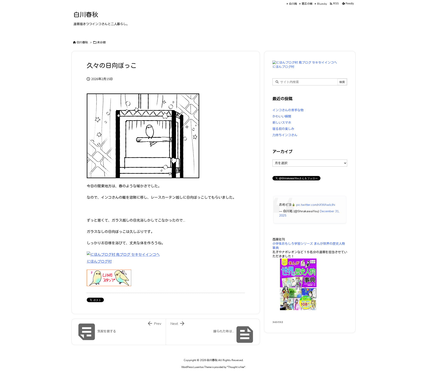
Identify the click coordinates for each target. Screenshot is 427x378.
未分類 (101, 42)
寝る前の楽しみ (283, 129)
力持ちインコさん (284, 135)
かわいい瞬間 (281, 116)
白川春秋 (82, 42)
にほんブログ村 (99, 261)
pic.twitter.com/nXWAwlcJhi (315, 205)
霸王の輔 (307, 4)
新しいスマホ (281, 123)
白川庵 (293, 4)
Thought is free (236, 367)
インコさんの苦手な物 (288, 110)
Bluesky (322, 4)
